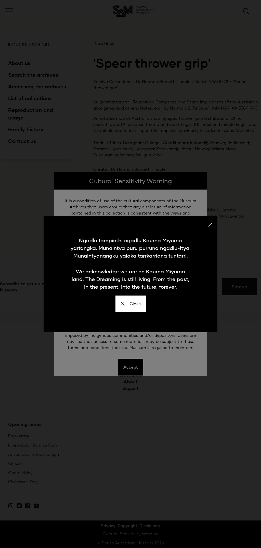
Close (135, 303)
